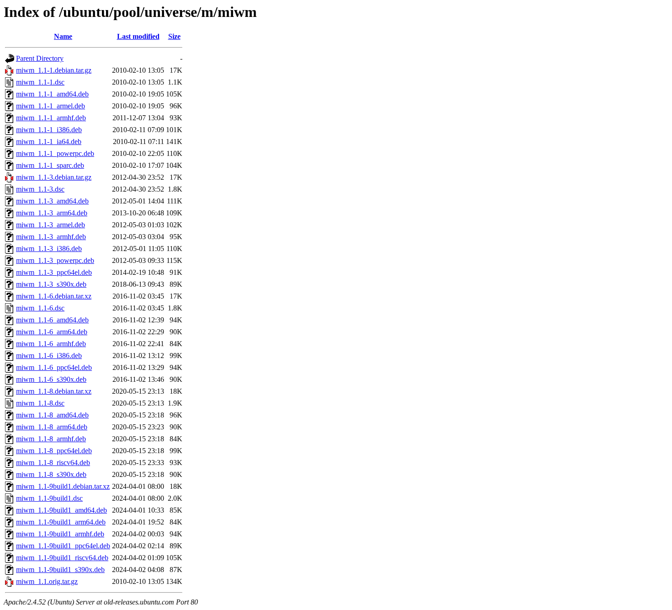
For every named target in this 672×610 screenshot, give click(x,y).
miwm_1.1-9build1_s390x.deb (60, 569)
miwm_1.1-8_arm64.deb (51, 427)
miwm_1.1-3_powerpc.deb (55, 260)
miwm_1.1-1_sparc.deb (50, 165)
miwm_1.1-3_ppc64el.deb (54, 272)
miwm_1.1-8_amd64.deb (52, 415)
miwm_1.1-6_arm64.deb (51, 332)
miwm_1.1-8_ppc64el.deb (54, 451)
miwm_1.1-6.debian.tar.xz (53, 296)
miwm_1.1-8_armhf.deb (51, 439)
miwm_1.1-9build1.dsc (49, 498)
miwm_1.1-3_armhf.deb (51, 237)
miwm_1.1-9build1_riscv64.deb (62, 558)
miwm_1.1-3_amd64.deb (52, 201)
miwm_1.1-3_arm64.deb (51, 213)
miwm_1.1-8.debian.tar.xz (53, 391)
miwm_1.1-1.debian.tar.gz (53, 70)
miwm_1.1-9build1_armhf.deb (60, 534)
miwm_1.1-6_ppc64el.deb (54, 367)
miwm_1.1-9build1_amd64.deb (61, 510)
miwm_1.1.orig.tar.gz (47, 581)
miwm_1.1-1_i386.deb (49, 130)
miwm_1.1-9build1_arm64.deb (61, 522)
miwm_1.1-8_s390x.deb (51, 474)
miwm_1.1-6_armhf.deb (51, 344)
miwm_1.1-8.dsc (40, 403)
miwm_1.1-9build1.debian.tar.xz (63, 486)
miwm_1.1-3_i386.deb (49, 248)
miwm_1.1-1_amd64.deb (52, 94)
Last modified (138, 36)
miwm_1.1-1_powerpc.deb (55, 153)
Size (174, 36)
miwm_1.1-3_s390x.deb (51, 284)
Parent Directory (40, 58)
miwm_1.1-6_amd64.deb (52, 320)
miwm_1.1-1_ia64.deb (48, 141)
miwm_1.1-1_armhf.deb (51, 118)
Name (63, 36)
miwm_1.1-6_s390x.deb (51, 379)
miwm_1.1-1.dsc (40, 82)
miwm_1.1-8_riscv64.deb (53, 462)
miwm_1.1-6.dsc (40, 308)
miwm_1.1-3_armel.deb (50, 225)
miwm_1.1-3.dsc (40, 189)
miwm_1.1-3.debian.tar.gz (53, 177)
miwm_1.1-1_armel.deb (50, 106)
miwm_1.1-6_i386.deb (49, 355)
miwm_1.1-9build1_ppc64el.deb (63, 546)
